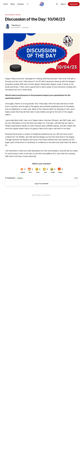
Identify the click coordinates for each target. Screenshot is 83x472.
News (13, 4)
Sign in (63, 4)
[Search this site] (57, 4)
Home (5, 4)
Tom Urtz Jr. (16, 25)
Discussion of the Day (13, 15)
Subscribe (74, 4)
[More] (27, 4)
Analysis (20, 4)
